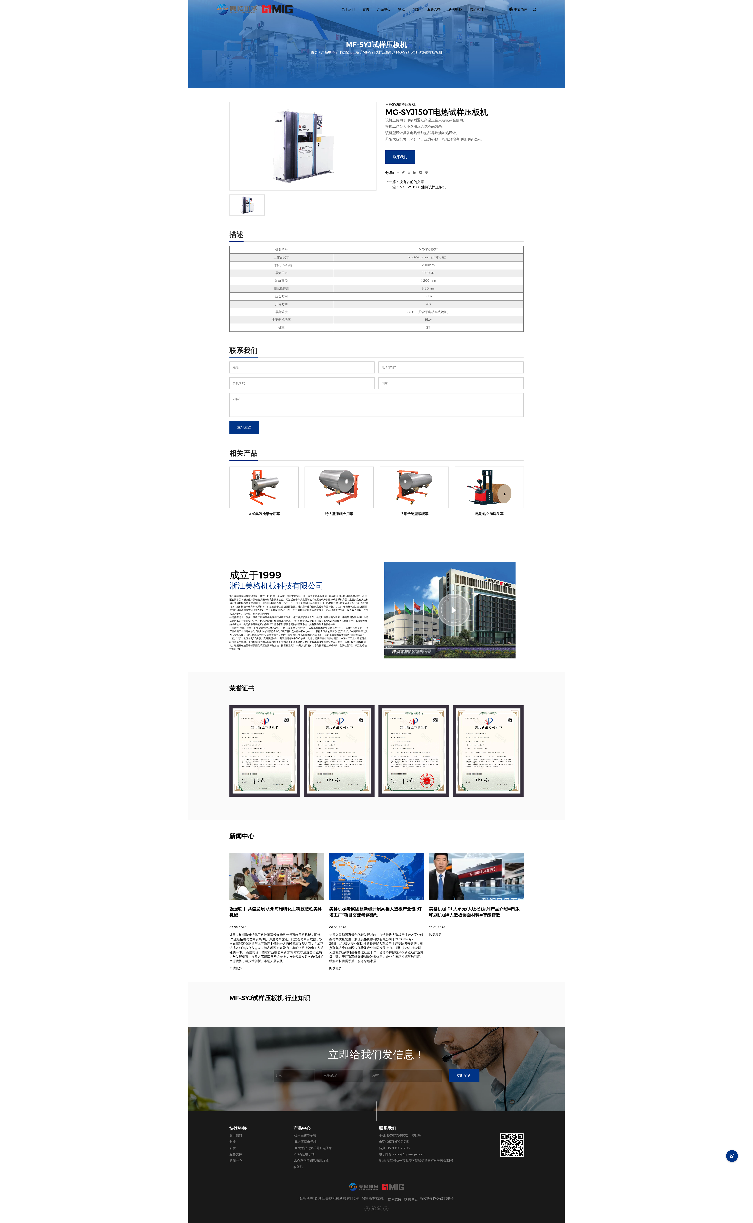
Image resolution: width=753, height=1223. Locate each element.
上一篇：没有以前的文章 (404, 182)
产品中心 (383, 9)
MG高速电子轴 (304, 1154)
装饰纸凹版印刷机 (392, 18)
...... (295, 1173)
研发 (416, 9)
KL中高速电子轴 (304, 1135)
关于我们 (348, 9)
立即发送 (244, 427)
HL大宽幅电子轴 (304, 1142)
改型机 (298, 1167)
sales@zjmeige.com (409, 1154)
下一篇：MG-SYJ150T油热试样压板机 (415, 187)
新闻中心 (455, 9)
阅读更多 (235, 968)
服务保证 (436, 18)
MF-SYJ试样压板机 (378, 52)
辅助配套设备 (348, 52)
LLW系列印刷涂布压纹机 (310, 1160)
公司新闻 (457, 18)
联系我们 (476, 9)
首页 (366, 9)
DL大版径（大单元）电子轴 (312, 1148)
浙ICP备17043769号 (437, 1198)
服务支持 (434, 9)
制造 (401, 9)
